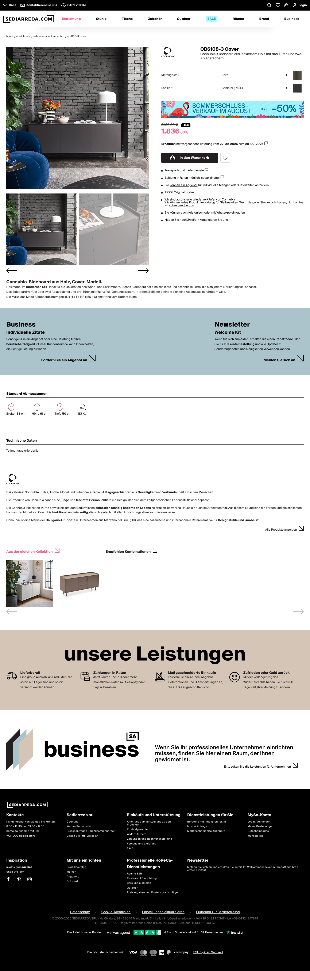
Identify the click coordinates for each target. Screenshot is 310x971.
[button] (41, 229)
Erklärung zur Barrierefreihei (218, 912)
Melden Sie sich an (279, 360)
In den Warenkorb (194, 158)
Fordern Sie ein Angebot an (64, 360)
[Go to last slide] (11, 270)
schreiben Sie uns (181, 205)
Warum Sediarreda (79, 826)
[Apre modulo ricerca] (269, 5)
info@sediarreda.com (178, 918)
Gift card (72, 881)
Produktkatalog (76, 867)
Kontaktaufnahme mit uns (22, 831)
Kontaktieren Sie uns (213, 219)
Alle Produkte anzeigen (281, 529)
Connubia (228, 199)
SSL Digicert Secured (208, 952)
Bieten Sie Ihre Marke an (82, 836)
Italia (12, 5)
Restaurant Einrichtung (142, 878)
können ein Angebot (183, 185)
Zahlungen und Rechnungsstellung (149, 839)
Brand (264, 19)
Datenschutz (80, 912)
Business (291, 19)
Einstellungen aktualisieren (163, 912)
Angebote (73, 876)
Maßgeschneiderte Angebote (206, 831)
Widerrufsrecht (136, 834)
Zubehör (155, 19)
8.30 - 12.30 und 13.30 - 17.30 (25, 826)
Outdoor (183, 19)
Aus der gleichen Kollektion (29, 551)
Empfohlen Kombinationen (128, 551)
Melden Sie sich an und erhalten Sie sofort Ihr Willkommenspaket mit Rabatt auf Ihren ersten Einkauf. (242, 868)
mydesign (19, 867)
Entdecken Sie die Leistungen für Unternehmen (257, 766)
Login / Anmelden (259, 821)
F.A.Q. (130, 848)
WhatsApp (223, 212)
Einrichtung (71, 19)
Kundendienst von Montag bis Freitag (30, 821)
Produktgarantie (137, 829)
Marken (71, 872)
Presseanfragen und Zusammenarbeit (91, 831)
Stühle (101, 19)
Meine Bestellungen (261, 826)
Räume (238, 19)
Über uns (72, 821)
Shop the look (15, 872)
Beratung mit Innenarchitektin (206, 821)
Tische (127, 19)
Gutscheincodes (258, 831)
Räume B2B (134, 873)
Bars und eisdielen (139, 883)
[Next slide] (143, 270)
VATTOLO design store (20, 836)
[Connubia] (177, 52)
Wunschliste (255, 836)
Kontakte (15, 815)
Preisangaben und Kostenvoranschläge (152, 892)
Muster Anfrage (197, 826)
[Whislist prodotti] (278, 5)
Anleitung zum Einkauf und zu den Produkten (149, 823)
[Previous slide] (11, 611)
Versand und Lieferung (141, 843)
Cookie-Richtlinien (116, 912)
